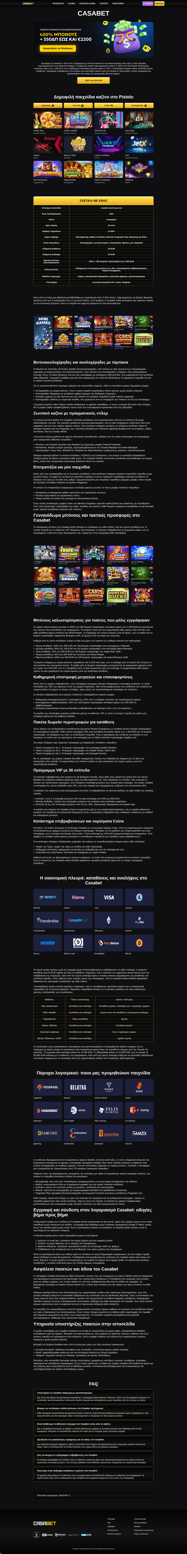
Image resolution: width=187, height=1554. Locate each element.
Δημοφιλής (46, 105)
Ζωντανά (76, 105)
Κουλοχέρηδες (137, 105)
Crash (107, 105)
